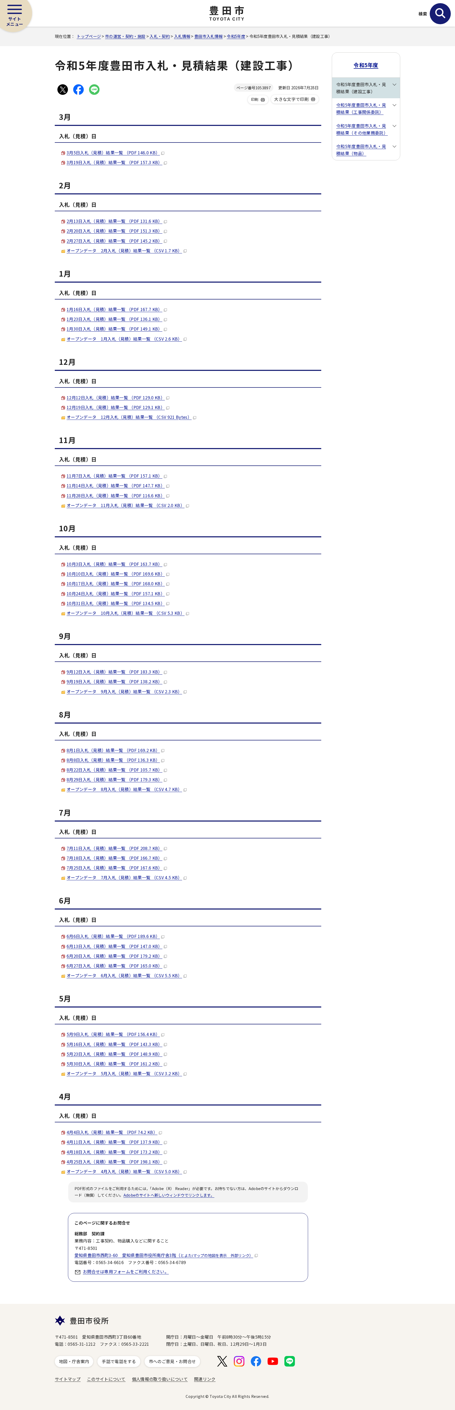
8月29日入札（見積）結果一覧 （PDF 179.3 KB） (114, 779)
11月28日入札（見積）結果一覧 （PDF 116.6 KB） (116, 495)
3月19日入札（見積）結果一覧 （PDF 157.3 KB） (114, 162)
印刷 (255, 99)
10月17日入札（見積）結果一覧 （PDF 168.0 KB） (116, 583)
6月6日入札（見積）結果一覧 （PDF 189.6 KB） (113, 936)
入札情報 (182, 36)
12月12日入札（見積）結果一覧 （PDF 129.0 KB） (116, 397)
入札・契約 (160, 36)
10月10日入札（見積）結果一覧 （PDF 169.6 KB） (116, 574)
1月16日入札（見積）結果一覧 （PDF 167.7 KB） (114, 309)
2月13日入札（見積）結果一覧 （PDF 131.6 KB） (114, 221)
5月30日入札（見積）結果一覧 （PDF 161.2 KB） (114, 1063)
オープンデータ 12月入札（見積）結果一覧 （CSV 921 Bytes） (129, 417)
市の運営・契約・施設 (125, 36)
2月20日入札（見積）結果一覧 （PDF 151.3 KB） (114, 231)
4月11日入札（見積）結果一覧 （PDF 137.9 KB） (114, 1142)
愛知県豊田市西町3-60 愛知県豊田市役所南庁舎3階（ (164, 1255)
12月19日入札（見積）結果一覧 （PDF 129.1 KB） (116, 407)
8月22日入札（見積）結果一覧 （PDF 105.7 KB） (114, 770)
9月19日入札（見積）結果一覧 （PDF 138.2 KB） (114, 681)
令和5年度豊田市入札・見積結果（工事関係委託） (361, 108)
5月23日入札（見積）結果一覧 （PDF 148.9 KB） (114, 1054)
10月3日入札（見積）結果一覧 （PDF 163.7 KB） (114, 564)
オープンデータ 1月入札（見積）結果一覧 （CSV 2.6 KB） (124, 339)
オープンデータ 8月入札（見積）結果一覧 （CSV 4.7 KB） (124, 789)
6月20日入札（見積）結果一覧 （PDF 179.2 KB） (114, 956)
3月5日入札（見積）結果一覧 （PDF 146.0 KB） (113, 152)
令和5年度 (236, 36)
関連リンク (205, 1379)
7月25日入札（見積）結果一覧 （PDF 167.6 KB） (114, 867)
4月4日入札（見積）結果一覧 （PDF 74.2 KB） (112, 1132)
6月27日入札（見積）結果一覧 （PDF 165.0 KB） (114, 965)
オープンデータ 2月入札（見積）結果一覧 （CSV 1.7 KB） (124, 250)
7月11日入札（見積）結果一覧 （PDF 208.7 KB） (114, 848)
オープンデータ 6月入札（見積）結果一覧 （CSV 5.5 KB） (124, 975)
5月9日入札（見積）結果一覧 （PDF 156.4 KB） (113, 1034)
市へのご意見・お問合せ (172, 1361)
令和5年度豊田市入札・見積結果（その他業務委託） (362, 129)
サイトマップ (68, 1379)
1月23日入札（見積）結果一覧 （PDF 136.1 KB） (114, 319)
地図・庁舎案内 (74, 1361)
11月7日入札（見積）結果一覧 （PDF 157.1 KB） (114, 476)
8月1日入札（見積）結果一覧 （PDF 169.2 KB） (113, 750)
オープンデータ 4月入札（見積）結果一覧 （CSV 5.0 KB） (124, 1171)
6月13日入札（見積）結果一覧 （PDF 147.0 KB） (114, 946)
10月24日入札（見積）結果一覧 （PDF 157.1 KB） (116, 593)
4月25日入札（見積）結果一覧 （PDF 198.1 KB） (114, 1161)
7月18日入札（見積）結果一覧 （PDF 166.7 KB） (114, 858)
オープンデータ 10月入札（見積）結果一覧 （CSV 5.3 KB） (126, 613)
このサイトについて (106, 1379)
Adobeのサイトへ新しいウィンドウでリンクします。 (168, 1195)
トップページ (89, 36)
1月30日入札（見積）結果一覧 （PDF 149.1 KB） (114, 329)
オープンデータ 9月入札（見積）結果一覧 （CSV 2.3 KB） (124, 691)
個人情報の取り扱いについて (160, 1379)
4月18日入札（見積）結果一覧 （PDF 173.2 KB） (114, 1152)
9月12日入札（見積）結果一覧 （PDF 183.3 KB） (114, 672)
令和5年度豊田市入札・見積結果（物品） (361, 149)
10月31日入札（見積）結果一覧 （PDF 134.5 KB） (116, 603)
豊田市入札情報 (208, 36)
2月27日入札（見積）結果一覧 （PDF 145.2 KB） (114, 241)
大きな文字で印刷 (291, 99)
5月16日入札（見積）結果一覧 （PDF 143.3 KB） (114, 1044)
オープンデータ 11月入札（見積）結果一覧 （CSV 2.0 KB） (126, 505)
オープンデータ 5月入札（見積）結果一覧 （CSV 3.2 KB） (124, 1073)
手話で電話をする (119, 1361)
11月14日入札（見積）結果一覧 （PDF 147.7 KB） (116, 485)
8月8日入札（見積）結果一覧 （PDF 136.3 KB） (113, 760)
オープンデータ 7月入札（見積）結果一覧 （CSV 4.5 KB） (124, 877)
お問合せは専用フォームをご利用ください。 (126, 1271)
